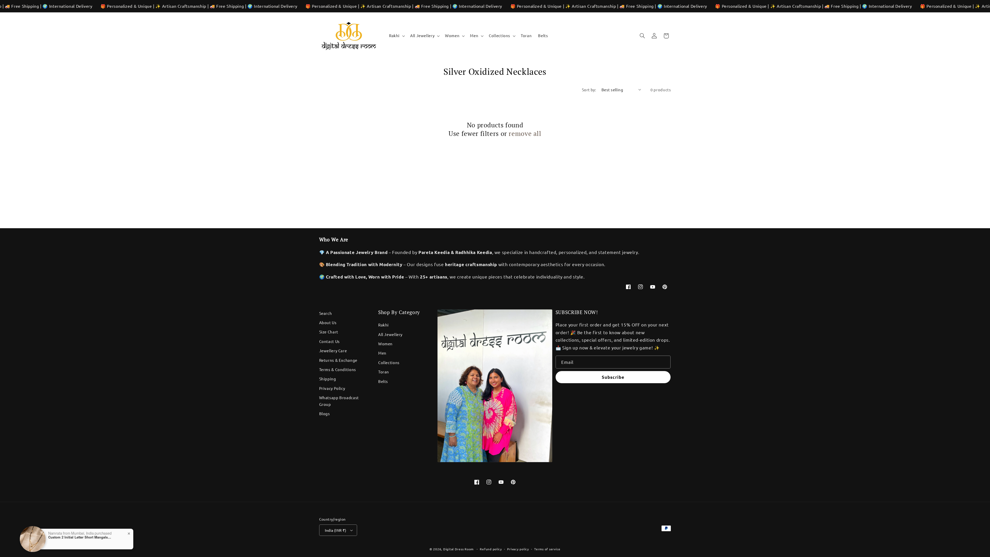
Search (325, 313)
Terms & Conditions (337, 369)
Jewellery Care (333, 350)
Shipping (327, 378)
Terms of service (547, 549)
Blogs (324, 413)
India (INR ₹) (335, 530)
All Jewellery (390, 334)
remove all (525, 133)
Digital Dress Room (458, 549)
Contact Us (329, 341)
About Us (328, 322)
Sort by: (589, 89)
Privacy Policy (332, 388)
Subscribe (613, 377)
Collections (389, 362)
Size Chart (328, 331)
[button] (396, 36)
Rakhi (383, 324)
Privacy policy (518, 549)
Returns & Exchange (338, 360)
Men (382, 352)
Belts (383, 381)
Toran (383, 371)
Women (385, 343)
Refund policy (491, 549)
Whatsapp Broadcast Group (339, 401)
